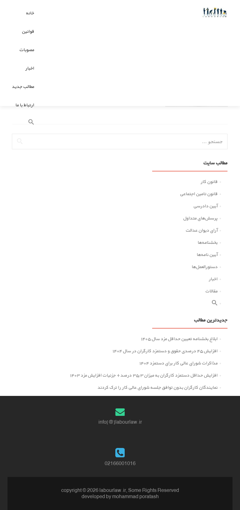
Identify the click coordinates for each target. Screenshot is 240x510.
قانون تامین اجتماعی (199, 193)
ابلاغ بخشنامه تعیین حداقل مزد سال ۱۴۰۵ (179, 338)
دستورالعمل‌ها (205, 266)
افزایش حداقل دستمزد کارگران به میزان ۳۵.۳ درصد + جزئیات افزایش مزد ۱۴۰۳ (144, 375)
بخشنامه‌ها (208, 242)
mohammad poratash (135, 496)
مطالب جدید (23, 86)
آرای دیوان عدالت (202, 230)
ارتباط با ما (25, 104)
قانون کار (209, 181)
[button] (23, 123)
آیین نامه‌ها (207, 254)
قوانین (28, 31)
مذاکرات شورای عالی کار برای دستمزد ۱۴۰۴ (178, 363)
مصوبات (27, 49)
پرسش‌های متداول (200, 218)
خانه (30, 13)
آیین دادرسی (206, 205)
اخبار (30, 68)
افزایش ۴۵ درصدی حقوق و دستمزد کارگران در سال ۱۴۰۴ (165, 350)
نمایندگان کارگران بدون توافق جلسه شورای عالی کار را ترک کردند (158, 387)
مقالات (212, 291)
